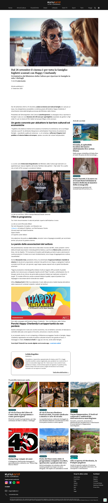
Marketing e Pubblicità (98, 485)
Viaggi (90, 8)
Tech (81, 8)
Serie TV (64, 8)
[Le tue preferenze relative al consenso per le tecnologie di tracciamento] (105, 500)
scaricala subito (55, 343)
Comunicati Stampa (97, 483)
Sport (74, 8)
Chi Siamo (95, 477)
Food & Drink (35, 8)
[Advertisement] (41, 97)
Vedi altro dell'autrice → (61, 372)
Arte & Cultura (21, 8)
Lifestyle (54, 8)
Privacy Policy (96, 487)
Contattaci (95, 481)
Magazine (95, 479)
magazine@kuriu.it (13, 491)
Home (10, 8)
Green (45, 8)
